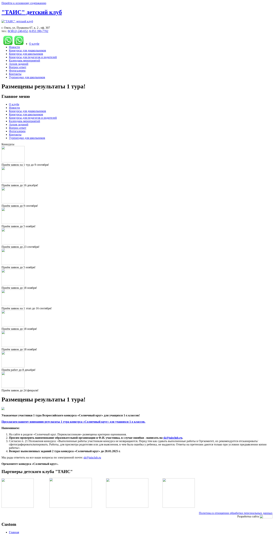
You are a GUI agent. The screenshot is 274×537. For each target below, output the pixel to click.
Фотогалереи (17, 70)
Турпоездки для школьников (27, 77)
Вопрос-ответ (17, 67)
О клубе (34, 43)
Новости (14, 47)
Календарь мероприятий (24, 60)
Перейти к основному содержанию (23, 3)
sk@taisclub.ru (172, 437)
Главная (14, 532)
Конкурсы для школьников (26, 53)
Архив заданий (18, 63)
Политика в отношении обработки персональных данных (236, 513)
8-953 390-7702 (38, 31)
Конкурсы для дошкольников (27, 50)
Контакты (15, 74)
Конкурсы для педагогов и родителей (33, 57)
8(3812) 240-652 (18, 31)
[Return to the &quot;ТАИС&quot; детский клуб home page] (17, 21)
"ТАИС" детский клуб (31, 12)
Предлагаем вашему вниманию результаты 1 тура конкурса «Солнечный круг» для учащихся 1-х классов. (73, 421)
